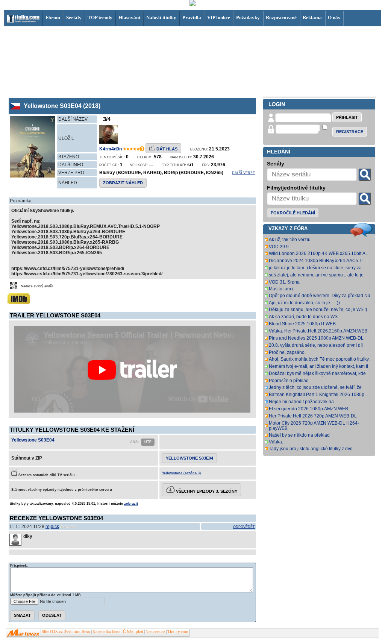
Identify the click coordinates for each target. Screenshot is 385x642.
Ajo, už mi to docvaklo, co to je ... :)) (304, 302)
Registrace (349, 131)
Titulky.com (177, 632)
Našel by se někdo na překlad (299, 435)
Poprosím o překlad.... (291, 380)
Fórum (52, 17)
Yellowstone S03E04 (33, 440)
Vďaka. (276, 442)
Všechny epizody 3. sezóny (206, 491)
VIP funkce (218, 17)
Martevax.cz (23, 633)
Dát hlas (166, 149)
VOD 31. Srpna (284, 282)
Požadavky (248, 17)
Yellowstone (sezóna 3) (181, 473)
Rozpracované (281, 17)
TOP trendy (100, 17)
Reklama (312, 17)
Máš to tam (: (282, 288)
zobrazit (131, 503)
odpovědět (244, 527)
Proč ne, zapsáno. (287, 352)
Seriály (74, 17)
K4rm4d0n (110, 149)
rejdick (52, 526)
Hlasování (129, 17)
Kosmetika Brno (106, 632)
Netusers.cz (155, 632)
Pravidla (191, 17)
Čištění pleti (133, 632)
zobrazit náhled (123, 183)
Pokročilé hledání (293, 213)
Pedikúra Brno (77, 632)
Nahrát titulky (161, 17)
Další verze (243, 173)
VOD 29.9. (279, 246)
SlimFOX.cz (52, 632)
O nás (334, 17)
